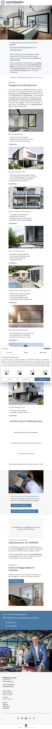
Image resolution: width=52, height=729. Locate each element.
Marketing (28, 529)
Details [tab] (26, 352)
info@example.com (11, 624)
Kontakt (5, 704)
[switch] (20, 374)
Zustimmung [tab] (9, 352)
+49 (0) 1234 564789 (11, 627)
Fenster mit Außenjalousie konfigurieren (23, 513)
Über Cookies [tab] (43, 352)
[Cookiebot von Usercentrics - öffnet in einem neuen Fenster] (44, 349)
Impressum (6, 709)
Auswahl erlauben (26, 379)
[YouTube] (26, 719)
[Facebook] (18, 719)
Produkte (13, 77)
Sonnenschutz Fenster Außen (25, 77)
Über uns (5, 706)
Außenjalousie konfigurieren (20, 507)
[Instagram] (33, 719)
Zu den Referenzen (15, 582)
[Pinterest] (29, 719)
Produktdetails (13, 146)
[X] (22, 719)
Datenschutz (6, 708)
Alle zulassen (42, 379)
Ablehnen (9, 379)
